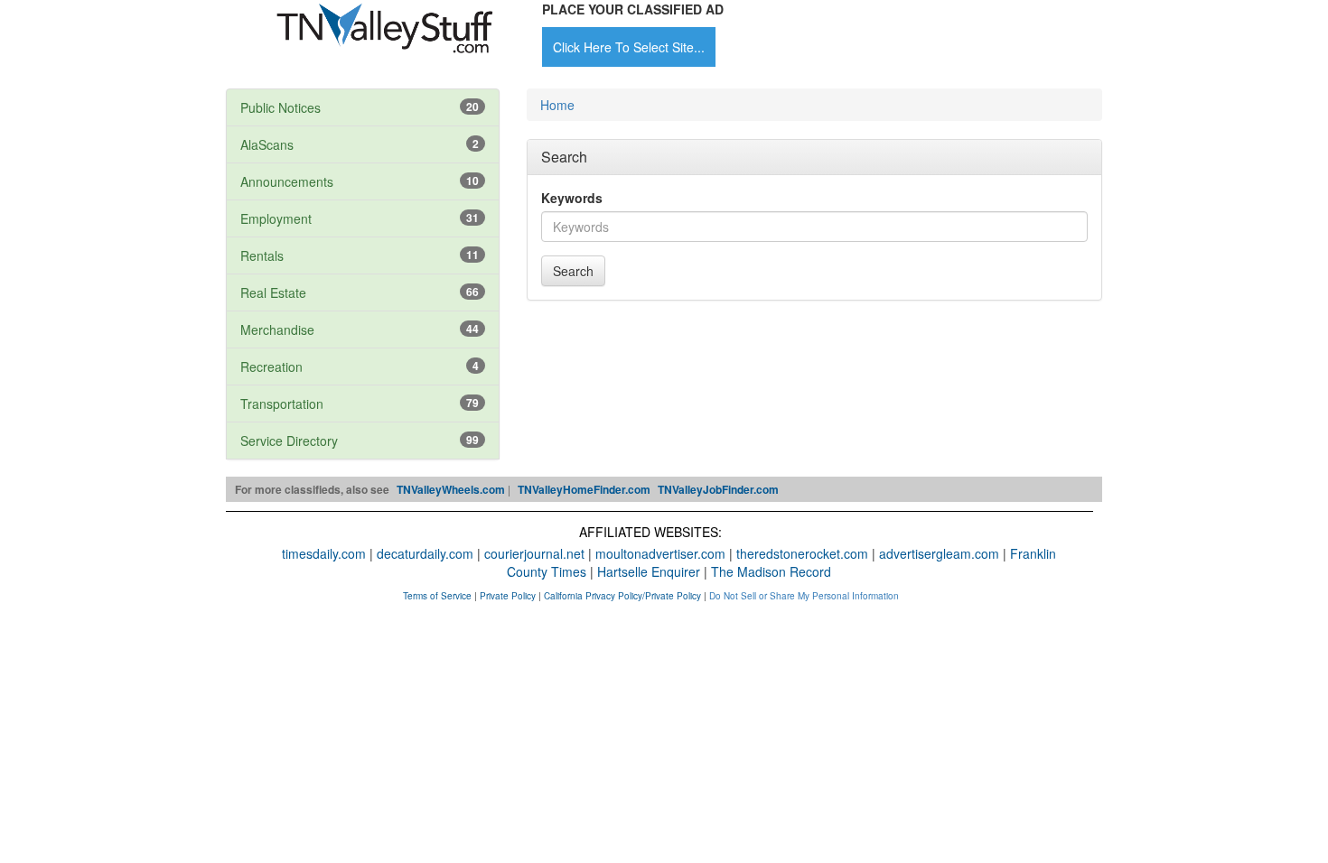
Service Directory (289, 441)
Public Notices (280, 107)
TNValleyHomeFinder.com (584, 489)
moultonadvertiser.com (660, 553)
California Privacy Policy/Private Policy (622, 595)
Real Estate (273, 292)
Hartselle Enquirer (648, 571)
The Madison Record (771, 571)
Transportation (281, 403)
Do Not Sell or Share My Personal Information (804, 595)
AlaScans (267, 144)
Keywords (572, 198)
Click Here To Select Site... (629, 47)
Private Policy (508, 595)
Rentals (262, 255)
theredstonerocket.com (802, 553)
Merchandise (277, 329)
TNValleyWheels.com (451, 489)
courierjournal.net (534, 553)
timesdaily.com (324, 553)
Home (557, 105)
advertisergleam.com (939, 553)
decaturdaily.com (425, 553)
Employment (276, 218)
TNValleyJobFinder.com (718, 489)
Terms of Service (437, 595)
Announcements (286, 181)
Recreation (271, 366)
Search (573, 271)
